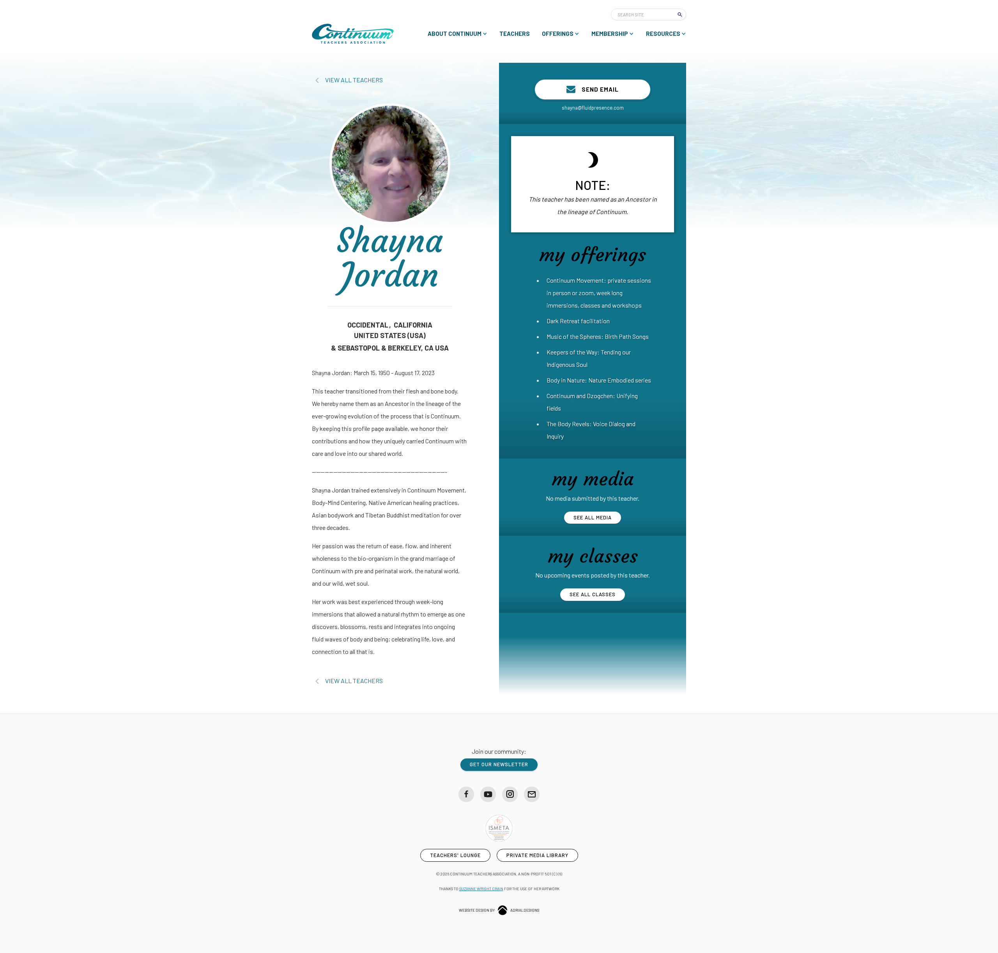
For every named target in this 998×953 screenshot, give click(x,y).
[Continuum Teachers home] (353, 34)
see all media (592, 517)
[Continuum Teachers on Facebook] (466, 794)
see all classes (593, 594)
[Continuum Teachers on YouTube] (488, 794)
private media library (537, 855)
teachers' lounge (455, 855)
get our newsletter (499, 764)
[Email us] (532, 794)
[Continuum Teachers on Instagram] (510, 794)
